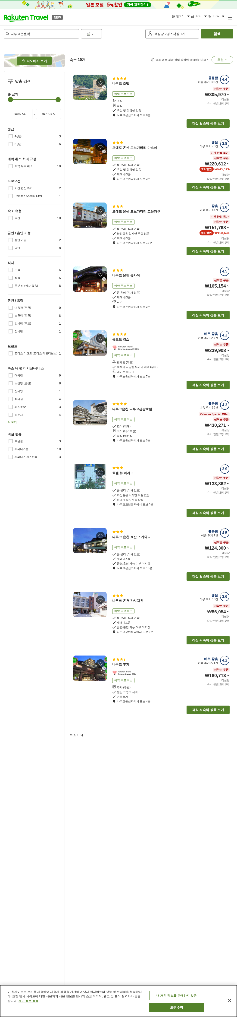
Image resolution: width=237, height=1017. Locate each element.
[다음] (104, 87)
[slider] (10, 99)
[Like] (100, 82)
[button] (26, 17)
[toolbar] (112, 33)
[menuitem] (181, 16)
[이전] (76, 87)
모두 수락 (176, 1007)
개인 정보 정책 (28, 1001)
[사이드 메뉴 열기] (229, 17)
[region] (118, 1001)
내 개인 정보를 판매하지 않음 (176, 995)
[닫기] (230, 1000)
